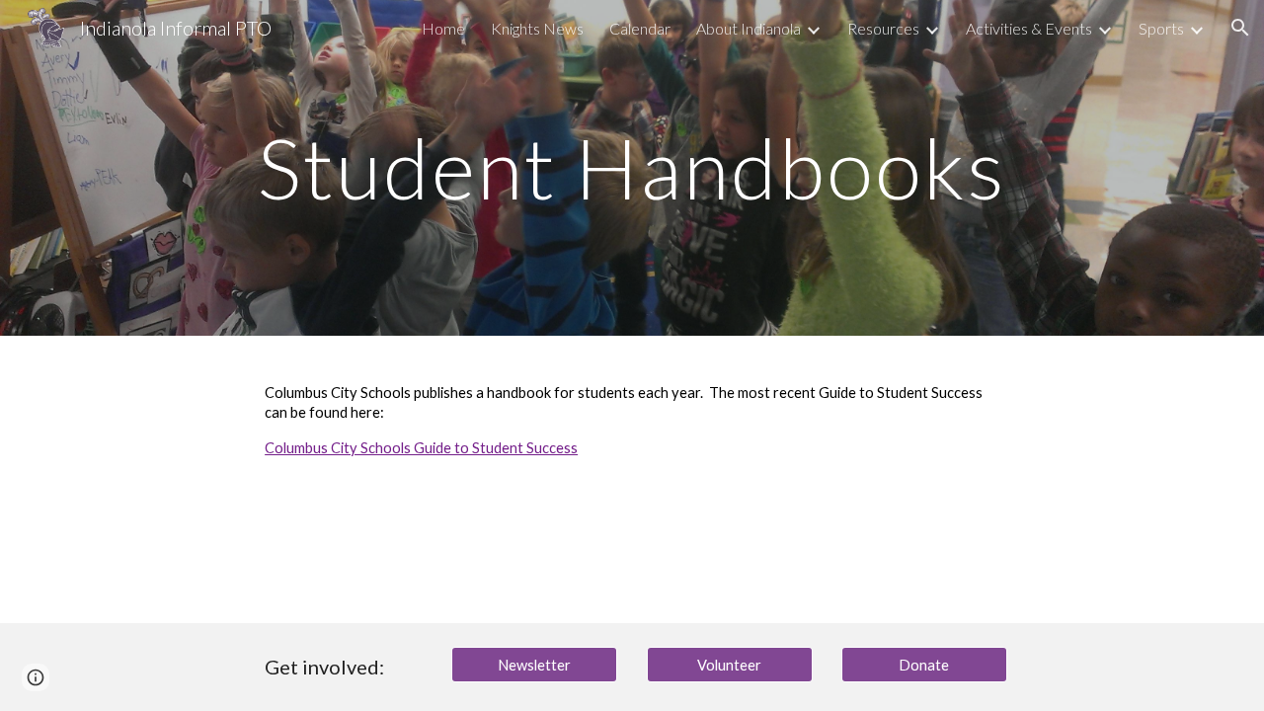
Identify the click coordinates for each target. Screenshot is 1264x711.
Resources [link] (883, 28)
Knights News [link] (537, 28)
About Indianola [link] (748, 28)
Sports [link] (1161, 28)
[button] (1240, 27)
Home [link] (443, 28)
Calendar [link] (640, 28)
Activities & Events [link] (1029, 28)
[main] (632, 167)
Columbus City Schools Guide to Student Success (421, 447)
